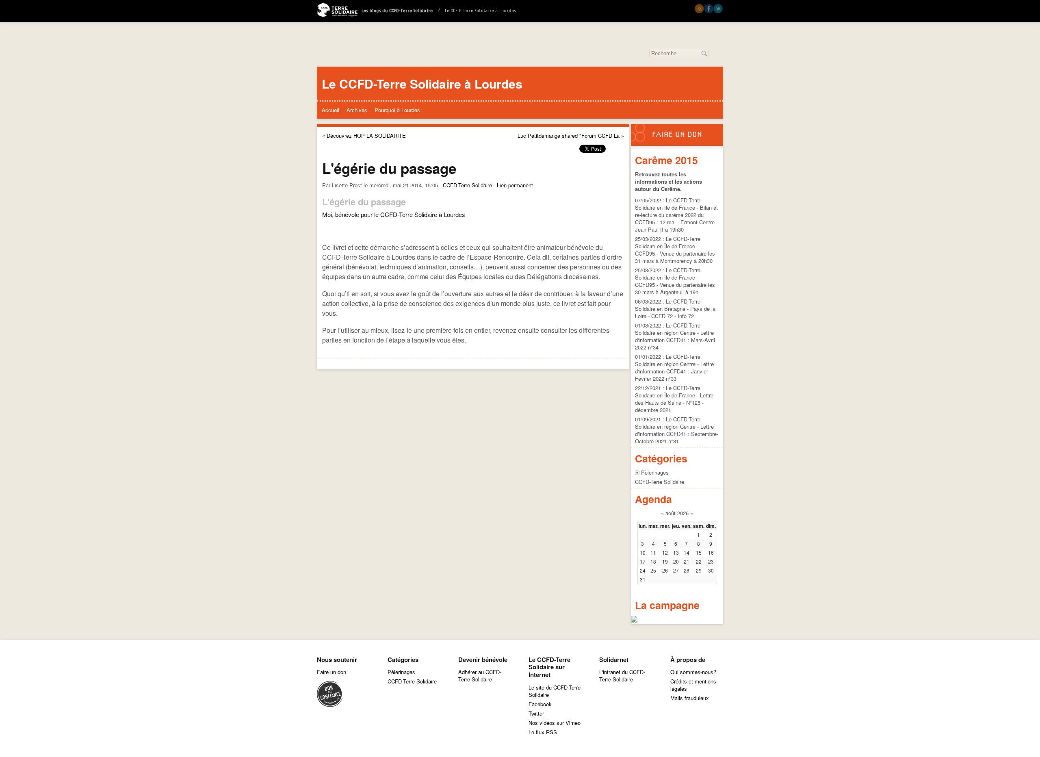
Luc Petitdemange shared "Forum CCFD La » (571, 135)
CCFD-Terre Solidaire (467, 185)
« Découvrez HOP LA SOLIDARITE (364, 135)
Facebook (708, 8)
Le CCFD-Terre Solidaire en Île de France (667, 203)
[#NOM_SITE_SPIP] (337, 11)
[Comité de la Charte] (329, 705)
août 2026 (677, 513)
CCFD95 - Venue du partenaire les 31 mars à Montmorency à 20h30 (675, 257)
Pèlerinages (655, 472)
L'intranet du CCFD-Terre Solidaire (622, 675)
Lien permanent (515, 185)
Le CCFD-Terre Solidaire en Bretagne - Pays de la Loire (675, 308)
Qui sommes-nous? (693, 672)
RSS (699, 8)
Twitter (718, 8)
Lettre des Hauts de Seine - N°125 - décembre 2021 (674, 402)
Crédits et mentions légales (693, 684)
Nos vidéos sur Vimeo (555, 723)
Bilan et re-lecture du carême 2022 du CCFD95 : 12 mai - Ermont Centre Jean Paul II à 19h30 (676, 218)
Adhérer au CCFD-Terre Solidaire (479, 675)
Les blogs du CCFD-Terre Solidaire (397, 11)
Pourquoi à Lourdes (397, 110)
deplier (637, 473)
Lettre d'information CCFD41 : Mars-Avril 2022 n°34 (675, 340)
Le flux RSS (543, 732)
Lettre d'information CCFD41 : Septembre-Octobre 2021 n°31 (676, 434)
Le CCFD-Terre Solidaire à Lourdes (422, 83)
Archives (357, 110)
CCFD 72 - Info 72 (672, 316)
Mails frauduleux (689, 698)
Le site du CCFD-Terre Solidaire (555, 690)
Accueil (330, 110)
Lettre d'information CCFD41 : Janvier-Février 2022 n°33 (674, 371)
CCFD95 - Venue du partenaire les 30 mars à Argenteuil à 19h (675, 288)
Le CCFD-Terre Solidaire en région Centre (667, 328)
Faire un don (677, 135)
